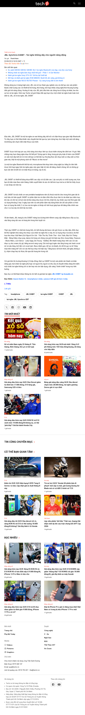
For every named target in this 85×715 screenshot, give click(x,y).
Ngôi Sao (47, 638)
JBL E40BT (30, 294)
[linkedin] (30, 307)
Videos (9, 645)
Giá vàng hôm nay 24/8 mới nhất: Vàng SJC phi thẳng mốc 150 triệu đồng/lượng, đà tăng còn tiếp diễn (62, 346)
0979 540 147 (17, 664)
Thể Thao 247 (49, 645)
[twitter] (6, 307)
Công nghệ (48, 631)
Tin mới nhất (12, 314)
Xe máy (46, 480)
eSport (46, 379)
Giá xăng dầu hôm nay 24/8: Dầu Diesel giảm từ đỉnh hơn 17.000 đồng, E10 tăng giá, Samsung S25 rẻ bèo (22, 384)
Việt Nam (47, 518)
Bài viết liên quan (10, 67)
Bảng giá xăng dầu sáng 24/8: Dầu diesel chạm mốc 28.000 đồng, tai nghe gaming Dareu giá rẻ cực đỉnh (60, 384)
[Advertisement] (42, 114)
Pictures (10, 649)
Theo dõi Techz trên (12, 64)
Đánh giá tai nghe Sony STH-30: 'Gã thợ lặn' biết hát (27, 75)
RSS (45, 641)
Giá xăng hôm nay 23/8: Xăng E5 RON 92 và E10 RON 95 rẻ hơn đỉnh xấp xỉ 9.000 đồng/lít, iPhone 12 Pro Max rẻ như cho (22, 571)
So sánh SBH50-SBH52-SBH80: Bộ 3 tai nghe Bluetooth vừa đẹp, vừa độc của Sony (40, 70)
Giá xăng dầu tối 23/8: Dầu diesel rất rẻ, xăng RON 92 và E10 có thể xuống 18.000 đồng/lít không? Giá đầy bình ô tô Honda (21, 523)
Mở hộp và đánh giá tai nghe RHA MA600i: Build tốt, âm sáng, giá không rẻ (36, 78)
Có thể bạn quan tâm (18, 451)
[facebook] (12, 307)
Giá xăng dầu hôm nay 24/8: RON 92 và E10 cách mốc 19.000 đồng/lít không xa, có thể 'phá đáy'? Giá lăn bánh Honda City (21, 422)
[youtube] (24, 307)
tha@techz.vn (35, 670)
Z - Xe (46, 634)
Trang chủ (8, 631)
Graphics (10, 652)
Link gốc (7, 289)
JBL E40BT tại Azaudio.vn (62, 274)
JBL (71, 294)
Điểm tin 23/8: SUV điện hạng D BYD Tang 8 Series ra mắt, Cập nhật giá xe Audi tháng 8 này (22, 485)
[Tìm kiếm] (73, 3)
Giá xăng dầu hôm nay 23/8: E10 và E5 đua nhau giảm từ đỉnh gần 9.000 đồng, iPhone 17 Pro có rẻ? (21, 609)
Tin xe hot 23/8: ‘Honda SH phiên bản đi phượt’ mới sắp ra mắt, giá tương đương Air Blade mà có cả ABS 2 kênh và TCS (61, 485)
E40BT (61, 294)
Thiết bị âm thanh (9, 52)
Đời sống (7, 341)
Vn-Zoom (47, 649)
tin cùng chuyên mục (18, 441)
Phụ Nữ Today (9, 634)
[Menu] (79, 3)
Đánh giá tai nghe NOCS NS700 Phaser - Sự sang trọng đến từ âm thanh (35, 81)
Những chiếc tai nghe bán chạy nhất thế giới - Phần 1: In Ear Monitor (34, 73)
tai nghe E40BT (47, 294)
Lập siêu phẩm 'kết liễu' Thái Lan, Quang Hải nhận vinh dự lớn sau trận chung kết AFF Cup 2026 (62, 523)
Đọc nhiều (11, 537)
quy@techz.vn (14, 667)
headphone (15, 294)
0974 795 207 (23, 670)
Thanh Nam (14, 58)
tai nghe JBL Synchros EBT (18, 299)
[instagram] (18, 307)
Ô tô (5, 417)
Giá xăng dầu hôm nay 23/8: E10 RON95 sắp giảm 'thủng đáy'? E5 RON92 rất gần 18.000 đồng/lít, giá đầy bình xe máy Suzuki (62, 571)
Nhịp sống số (8, 379)
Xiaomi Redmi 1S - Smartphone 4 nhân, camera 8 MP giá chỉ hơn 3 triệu (40, 279)
